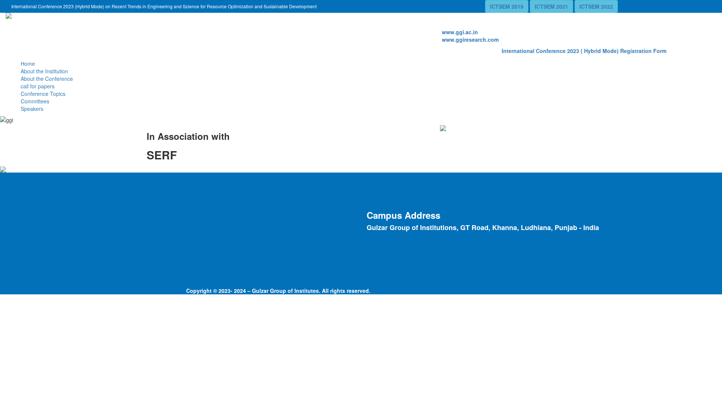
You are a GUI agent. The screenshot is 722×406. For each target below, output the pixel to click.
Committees (35, 101)
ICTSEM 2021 (551, 6)
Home (28, 63)
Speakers (32, 108)
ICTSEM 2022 (596, 6)
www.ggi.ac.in (460, 32)
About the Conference (47, 78)
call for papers (38, 86)
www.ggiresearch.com (470, 39)
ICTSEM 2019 (506, 6)
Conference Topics (43, 93)
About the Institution (44, 71)
